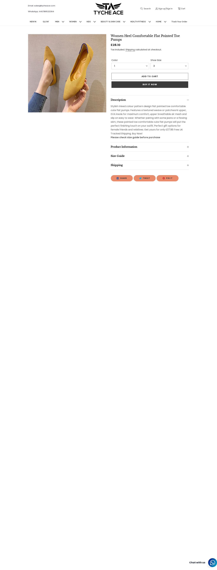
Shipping (130, 49)
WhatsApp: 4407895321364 (41, 11)
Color (114, 60)
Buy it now (150, 84)
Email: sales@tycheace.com (41, 5)
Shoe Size (156, 60)
